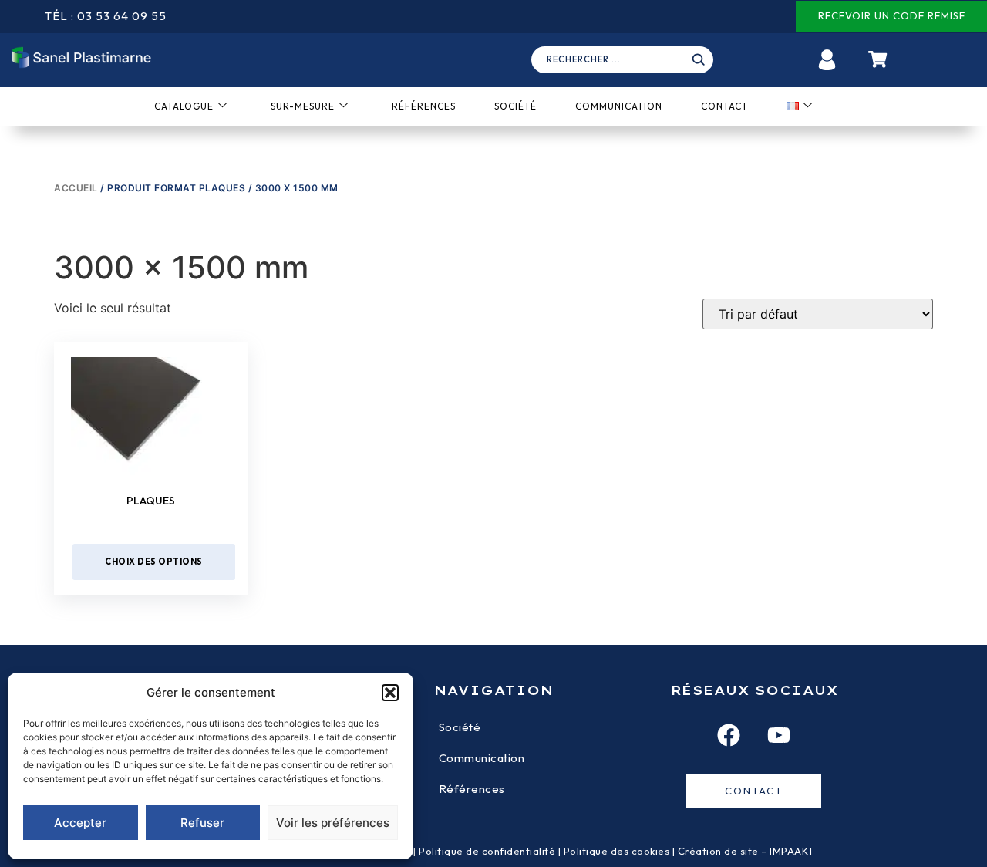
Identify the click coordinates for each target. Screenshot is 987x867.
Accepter (80, 822)
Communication (618, 106)
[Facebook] (729, 735)
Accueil (76, 188)
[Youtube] (779, 735)
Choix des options (154, 561)
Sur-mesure (303, 106)
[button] (390, 692)
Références (424, 106)
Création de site (718, 851)
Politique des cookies (617, 851)
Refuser (202, 822)
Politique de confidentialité (487, 851)
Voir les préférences (332, 822)
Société (515, 106)
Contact (724, 106)
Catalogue (184, 106)
